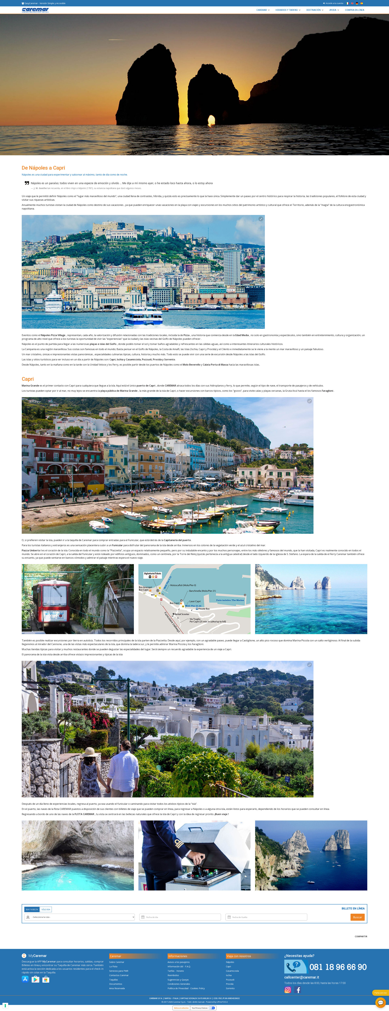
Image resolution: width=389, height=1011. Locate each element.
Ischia (229, 975)
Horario (180, 970)
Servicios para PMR (118, 970)
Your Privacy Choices (200, 1008)
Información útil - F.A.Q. (179, 966)
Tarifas (171, 970)
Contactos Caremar (119, 975)
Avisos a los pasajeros (179, 962)
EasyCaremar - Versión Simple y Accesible (44, 3)
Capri (228, 966)
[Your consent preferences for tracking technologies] (5, 1006)
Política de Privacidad (178, 988)
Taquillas (113, 979)
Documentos (115, 983)
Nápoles (230, 962)
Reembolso (173, 975)
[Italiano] (348, 3)
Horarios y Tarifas (287, 10)
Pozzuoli (230, 979)
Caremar (261, 10)
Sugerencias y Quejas (178, 979)
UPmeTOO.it (222, 1002)
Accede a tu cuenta (334, 3)
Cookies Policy (197, 988)
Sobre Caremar (116, 962)
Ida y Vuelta (32, 909)
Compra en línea (354, 10)
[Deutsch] (357, 3)
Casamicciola (232, 970)
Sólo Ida (45, 909)
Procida (229, 983)
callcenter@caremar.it (301, 977)
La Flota (113, 966)
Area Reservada (117, 988)
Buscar (357, 917)
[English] (352, 3)
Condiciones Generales (179, 983)
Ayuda (332, 10)
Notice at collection (181, 1008)
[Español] (361, 3)
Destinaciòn (313, 10)
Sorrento (230, 988)
